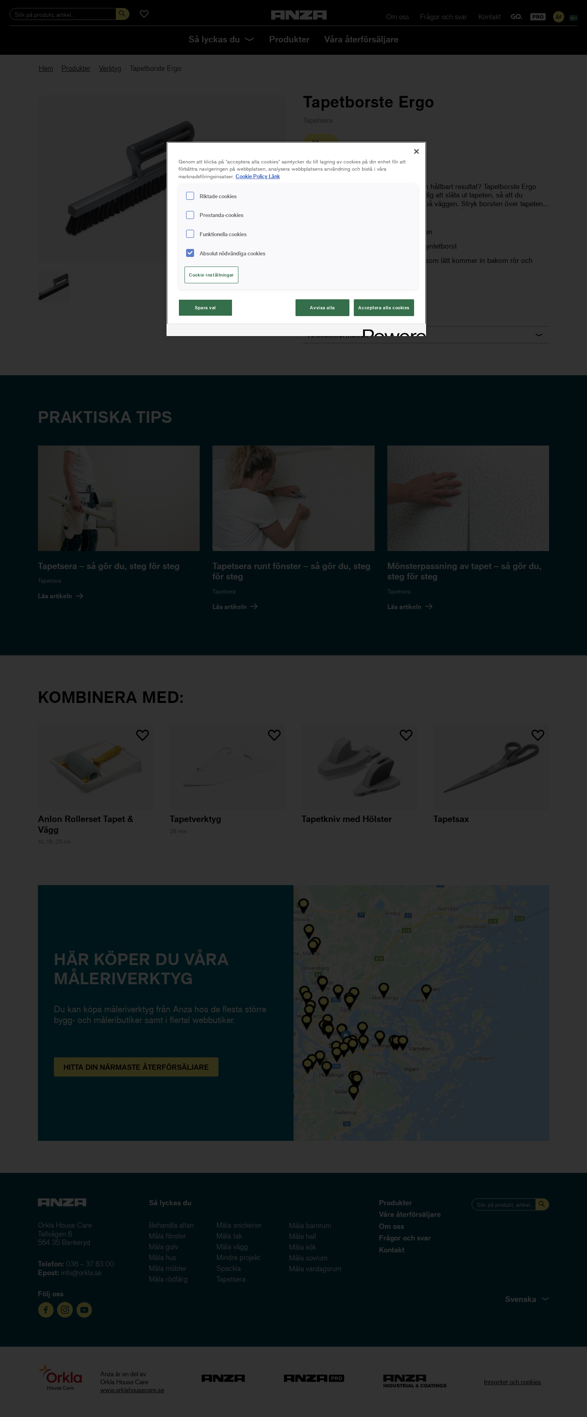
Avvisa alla (322, 307)
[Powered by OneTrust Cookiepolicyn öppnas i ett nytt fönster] (391, 331)
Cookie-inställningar (211, 274)
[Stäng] (416, 151)
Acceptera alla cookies (384, 307)
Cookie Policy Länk (258, 176)
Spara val (205, 307)
